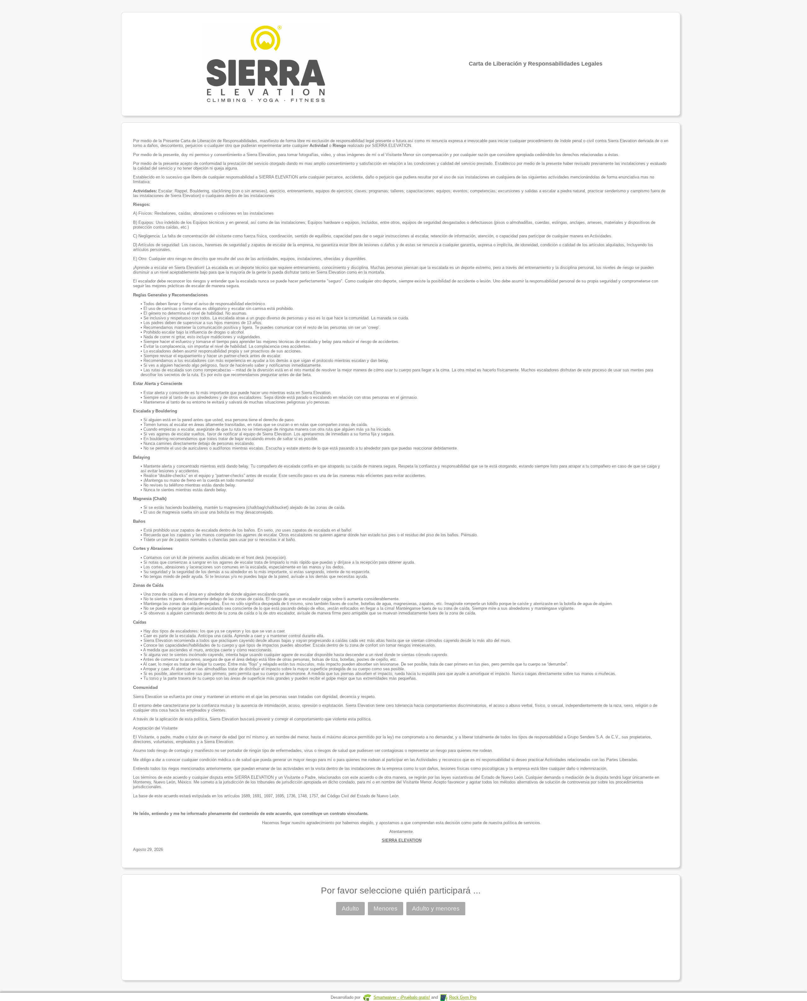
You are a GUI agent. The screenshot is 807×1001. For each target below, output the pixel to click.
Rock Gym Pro (462, 997)
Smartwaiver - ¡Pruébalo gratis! (402, 997)
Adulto (350, 908)
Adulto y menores (436, 908)
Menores (386, 908)
